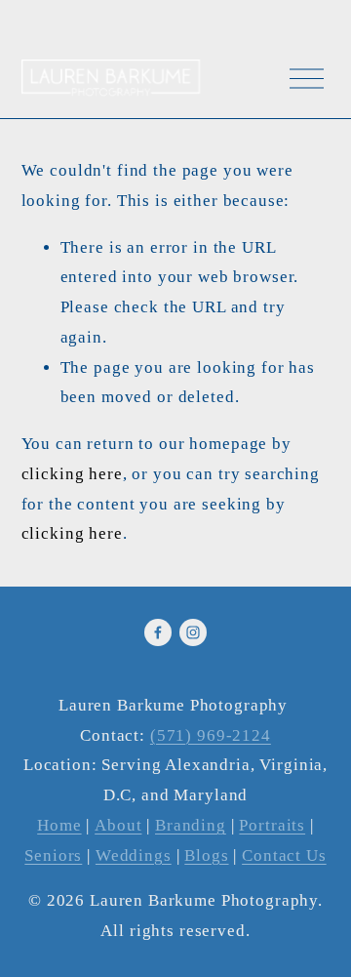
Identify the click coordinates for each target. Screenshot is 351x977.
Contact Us (284, 855)
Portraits (272, 825)
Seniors (53, 855)
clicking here (72, 474)
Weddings (134, 855)
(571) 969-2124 (210, 735)
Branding (190, 825)
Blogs (206, 855)
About (118, 825)
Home (59, 825)
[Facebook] (158, 632)
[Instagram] (193, 632)
